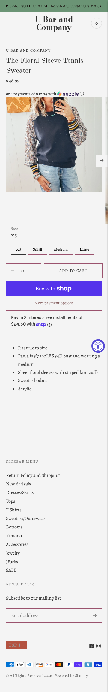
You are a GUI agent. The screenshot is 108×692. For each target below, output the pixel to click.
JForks (12, 561)
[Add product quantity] (12, 270)
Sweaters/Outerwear (25, 518)
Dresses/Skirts (20, 492)
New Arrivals (18, 483)
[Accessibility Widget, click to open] (98, 346)
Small (37, 249)
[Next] (102, 161)
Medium (61, 249)
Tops (10, 501)
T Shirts (13, 510)
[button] (54, 94)
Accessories (17, 544)
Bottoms (14, 527)
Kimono (14, 535)
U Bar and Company (28, 50)
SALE (11, 570)
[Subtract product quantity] (34, 270)
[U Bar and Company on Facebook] (91, 646)
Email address (24, 609)
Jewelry (13, 553)
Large (84, 249)
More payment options (54, 303)
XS (18, 249)
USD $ (14, 645)
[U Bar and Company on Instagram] (98, 646)
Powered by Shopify (71, 675)
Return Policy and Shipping (33, 475)
